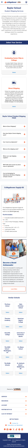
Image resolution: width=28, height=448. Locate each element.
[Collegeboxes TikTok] (17, 429)
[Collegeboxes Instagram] (5, 429)
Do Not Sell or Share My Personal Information (14, 446)
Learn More (14, 289)
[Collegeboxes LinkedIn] (22, 429)
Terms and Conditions (16, 444)
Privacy (8, 444)
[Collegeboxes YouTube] (11, 429)
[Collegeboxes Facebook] (8, 429)
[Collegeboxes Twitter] (14, 429)
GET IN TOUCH (14, 419)
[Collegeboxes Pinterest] (19, 429)
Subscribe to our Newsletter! (15, 425)
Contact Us (15, 423)
